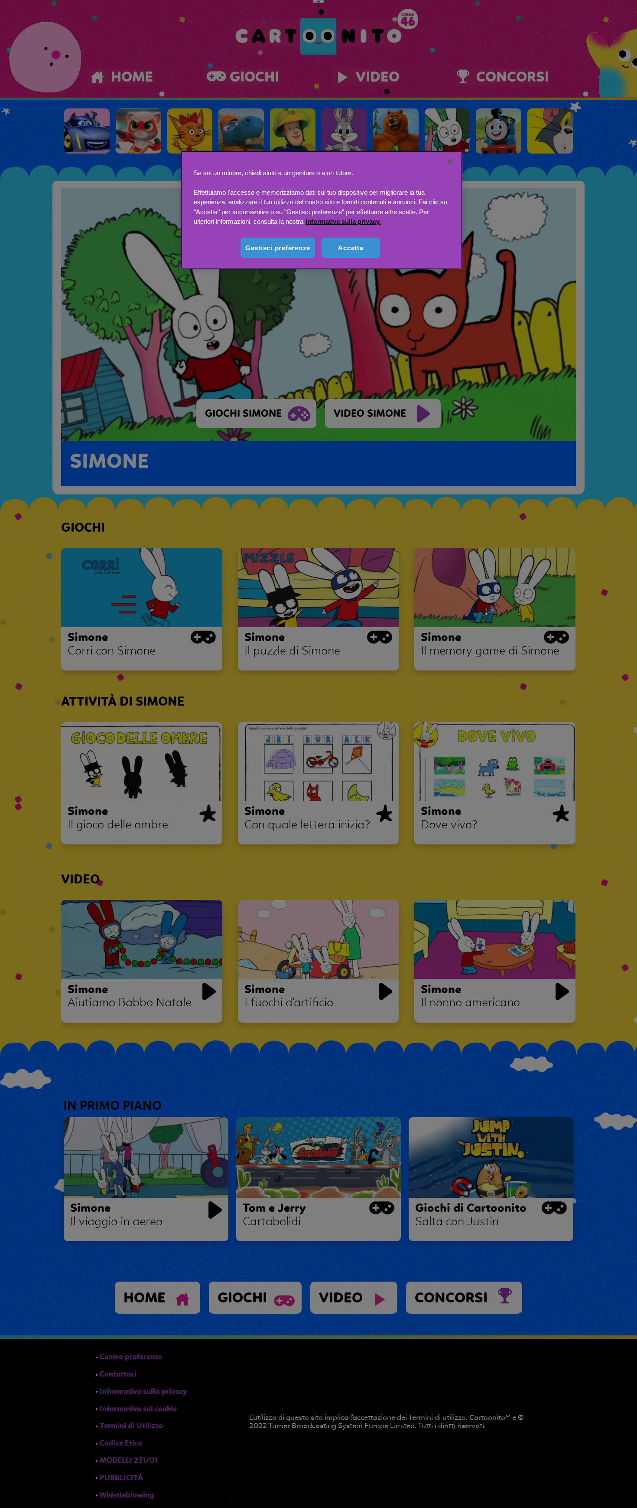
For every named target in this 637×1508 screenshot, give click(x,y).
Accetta (350, 248)
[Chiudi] (450, 161)
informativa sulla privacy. (343, 221)
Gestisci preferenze (277, 248)
